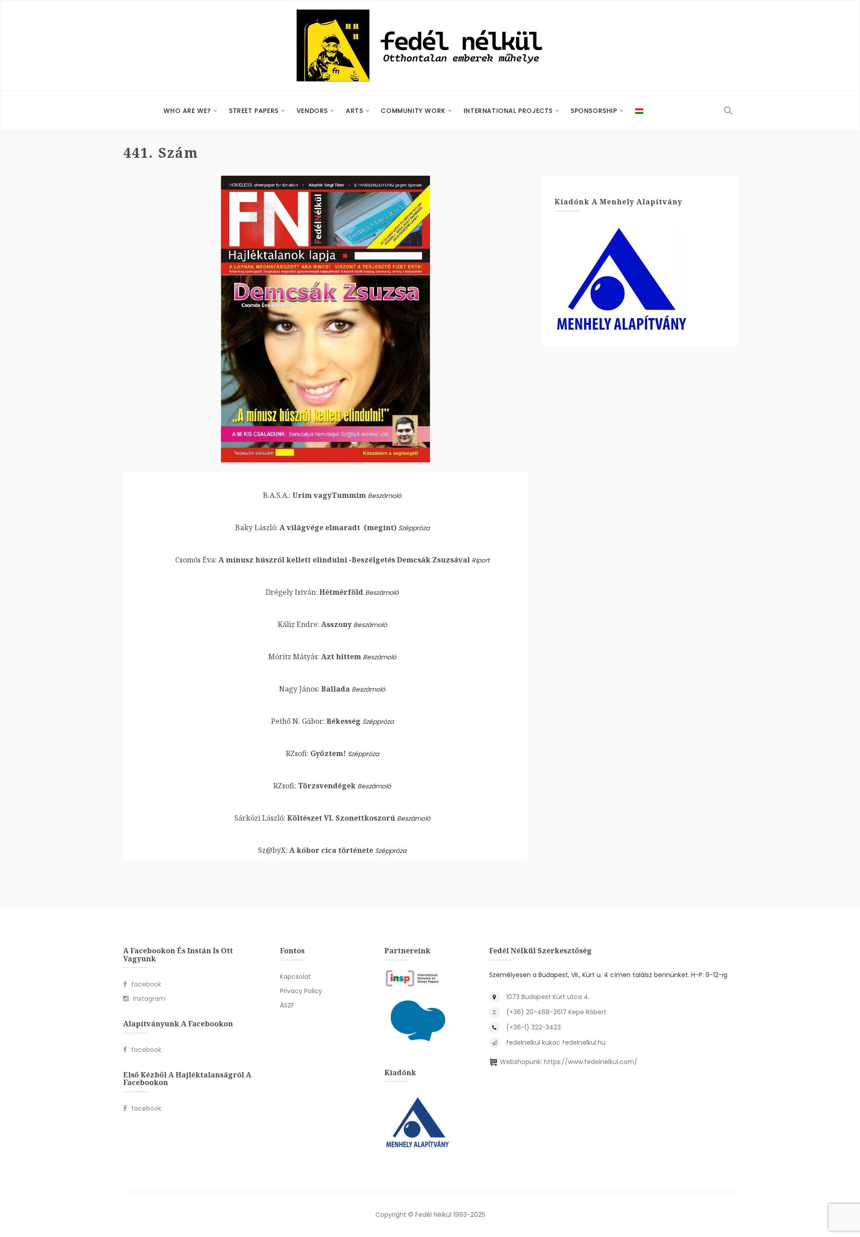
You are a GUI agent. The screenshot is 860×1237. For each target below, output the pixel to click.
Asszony (315, 624)
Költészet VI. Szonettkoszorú (314, 818)
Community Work (413, 110)
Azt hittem (314, 657)
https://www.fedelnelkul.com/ (590, 1061)
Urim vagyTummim (314, 495)
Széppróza (414, 527)
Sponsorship (594, 110)
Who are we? (187, 110)
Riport (481, 560)
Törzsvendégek (314, 786)
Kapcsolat (295, 976)
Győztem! (316, 753)
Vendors (312, 110)
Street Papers (254, 110)
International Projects (508, 110)
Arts (354, 110)
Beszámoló (384, 495)
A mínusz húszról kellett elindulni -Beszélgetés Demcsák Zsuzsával (322, 560)
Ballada (314, 689)
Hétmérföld (314, 592)
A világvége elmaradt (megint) (315, 527)
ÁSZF (287, 1005)
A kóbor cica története (315, 850)
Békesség (316, 721)
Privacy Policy (301, 990)
